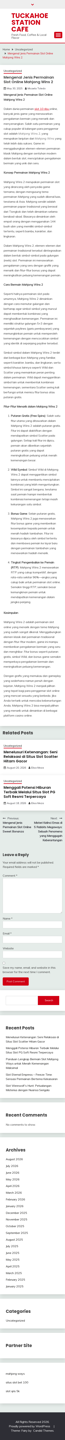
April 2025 (13, 1266)
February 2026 (15, 1199)
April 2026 (13, 1186)
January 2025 (14, 1286)
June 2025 (12, 1253)
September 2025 (17, 1233)
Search (49, 1000)
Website (8, 948)
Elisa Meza (37, 767)
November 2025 (16, 1219)
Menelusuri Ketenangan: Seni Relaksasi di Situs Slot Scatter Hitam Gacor (31, 756)
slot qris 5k (13, 1391)
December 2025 (16, 1213)
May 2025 (13, 1259)
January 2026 (14, 1206)
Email (7, 933)
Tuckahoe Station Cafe (29, 22)
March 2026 (14, 1192)
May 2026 (13, 1179)
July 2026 (12, 1166)
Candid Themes (43, 1430)
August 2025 (14, 1239)
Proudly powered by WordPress (30, 1426)
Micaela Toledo (37, 88)
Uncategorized (13, 71)
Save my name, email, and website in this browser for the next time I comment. (29, 970)
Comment (10, 875)
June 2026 (12, 1172)
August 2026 (14, 1159)
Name (7, 918)
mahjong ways (15, 1373)
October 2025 (15, 1226)
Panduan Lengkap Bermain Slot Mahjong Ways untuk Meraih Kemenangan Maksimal (32, 1063)
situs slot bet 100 (17, 1382)
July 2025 (12, 1246)
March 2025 (14, 1273)
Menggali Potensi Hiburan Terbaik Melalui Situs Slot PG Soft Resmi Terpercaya (29, 792)
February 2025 (15, 1279)
